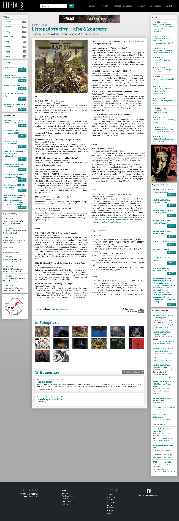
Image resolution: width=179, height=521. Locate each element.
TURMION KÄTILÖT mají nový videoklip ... (164, 120)
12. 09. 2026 (8, 276)
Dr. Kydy (110, 510)
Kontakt (141, 5)
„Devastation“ (120, 222)
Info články (111, 502)
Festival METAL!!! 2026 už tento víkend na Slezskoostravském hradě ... (163, 39)
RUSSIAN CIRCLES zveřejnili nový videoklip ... (163, 139)
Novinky (104, 5)
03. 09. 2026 (8, 238)
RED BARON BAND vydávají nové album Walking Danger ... (164, 129)
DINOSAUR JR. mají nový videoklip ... (162, 60)
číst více (22, 70)
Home (92, 5)
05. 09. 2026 (8, 257)
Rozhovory (111, 497)
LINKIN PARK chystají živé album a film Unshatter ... (162, 50)
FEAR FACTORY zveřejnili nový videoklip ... (162, 70)
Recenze (110, 494)
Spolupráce (155, 5)
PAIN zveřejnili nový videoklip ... (164, 79)
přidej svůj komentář (135, 372)
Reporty (110, 500)
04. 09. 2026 (8, 247)
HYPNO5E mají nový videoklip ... (164, 101)
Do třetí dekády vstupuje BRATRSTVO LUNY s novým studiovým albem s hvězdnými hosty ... (163, 26)
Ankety (109, 505)
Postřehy (110, 508)
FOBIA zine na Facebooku (149, 496)
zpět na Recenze (40, 25)
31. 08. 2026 (8, 218)
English (109, 513)
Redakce (170, 5)
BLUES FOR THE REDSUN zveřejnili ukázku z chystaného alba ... (162, 90)
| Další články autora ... (59, 309)
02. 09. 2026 (8, 228)
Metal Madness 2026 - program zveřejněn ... (161, 110)
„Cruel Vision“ (108, 222)
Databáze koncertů (123, 5)
